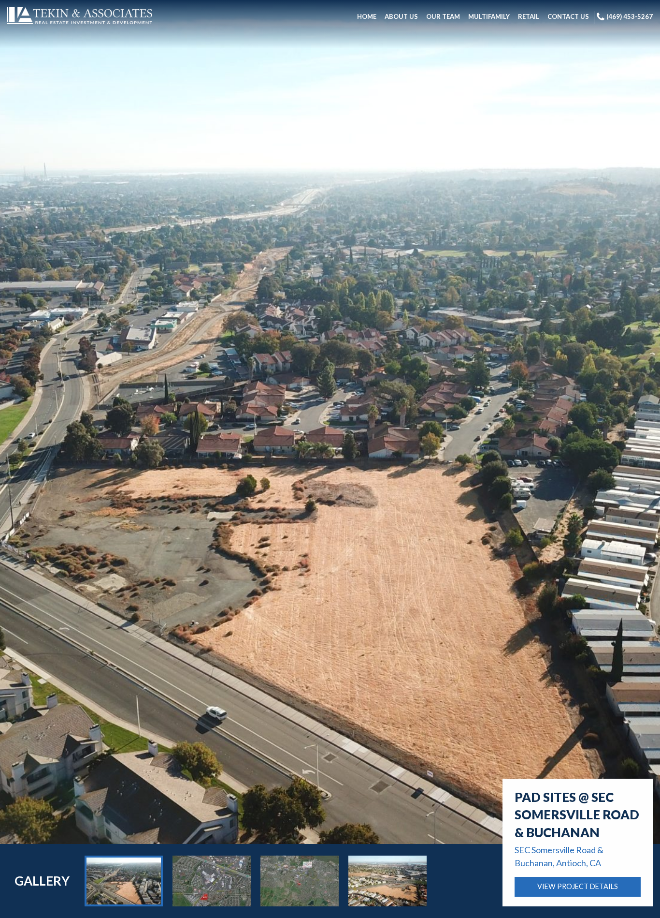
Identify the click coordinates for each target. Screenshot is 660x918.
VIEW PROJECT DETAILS (577, 886)
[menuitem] (367, 17)
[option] (124, 881)
